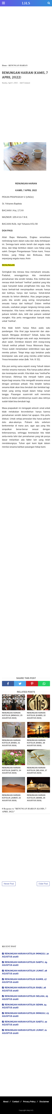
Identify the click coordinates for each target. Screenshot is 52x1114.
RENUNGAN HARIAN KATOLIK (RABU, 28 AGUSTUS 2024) (36, 742)
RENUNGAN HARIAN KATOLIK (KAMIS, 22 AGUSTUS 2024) (36, 715)
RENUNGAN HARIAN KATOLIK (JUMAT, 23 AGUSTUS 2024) (11, 797)
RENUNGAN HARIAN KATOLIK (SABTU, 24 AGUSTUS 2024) (11, 770)
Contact (15, 1102)
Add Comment (25, 83)
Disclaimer (44, 1102)
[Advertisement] (26, 35)
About (5, 1102)
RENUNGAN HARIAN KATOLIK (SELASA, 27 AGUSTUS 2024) (37, 770)
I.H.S (26, 3)
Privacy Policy (29, 1102)
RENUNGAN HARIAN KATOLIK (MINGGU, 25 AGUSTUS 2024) (12, 715)
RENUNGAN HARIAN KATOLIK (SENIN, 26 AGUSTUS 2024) (36, 797)
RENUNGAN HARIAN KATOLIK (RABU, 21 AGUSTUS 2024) (11, 742)
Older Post (43, 884)
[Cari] (49, 2)
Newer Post (9, 884)
